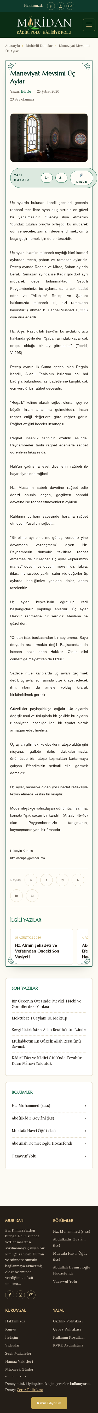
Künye (10, 1329)
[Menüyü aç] (89, 25)
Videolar (12, 1345)
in (16, 895)
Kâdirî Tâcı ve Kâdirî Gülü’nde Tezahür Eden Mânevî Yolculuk (47, 1061)
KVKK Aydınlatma (68, 1345)
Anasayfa (12, 45)
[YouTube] (70, 6)
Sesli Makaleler (18, 1353)
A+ (61, 177)
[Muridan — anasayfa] (49, 25)
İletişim (11, 1337)
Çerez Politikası (67, 1329)
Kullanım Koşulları (68, 1337)
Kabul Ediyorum (49, 1403)
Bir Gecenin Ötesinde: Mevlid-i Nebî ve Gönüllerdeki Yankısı (46, 1004)
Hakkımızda (33, 5)
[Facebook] (51, 6)
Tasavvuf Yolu (65, 1281)
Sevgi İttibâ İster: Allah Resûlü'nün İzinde (49, 1029)
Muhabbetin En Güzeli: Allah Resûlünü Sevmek (46, 1044)
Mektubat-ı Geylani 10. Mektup (39, 1018)
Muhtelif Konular (39, 45)
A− (46, 177)
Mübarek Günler (19, 1369)
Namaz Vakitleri (19, 1361)
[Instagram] (61, 6)
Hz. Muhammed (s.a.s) (71, 1231)
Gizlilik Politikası (68, 1321)
